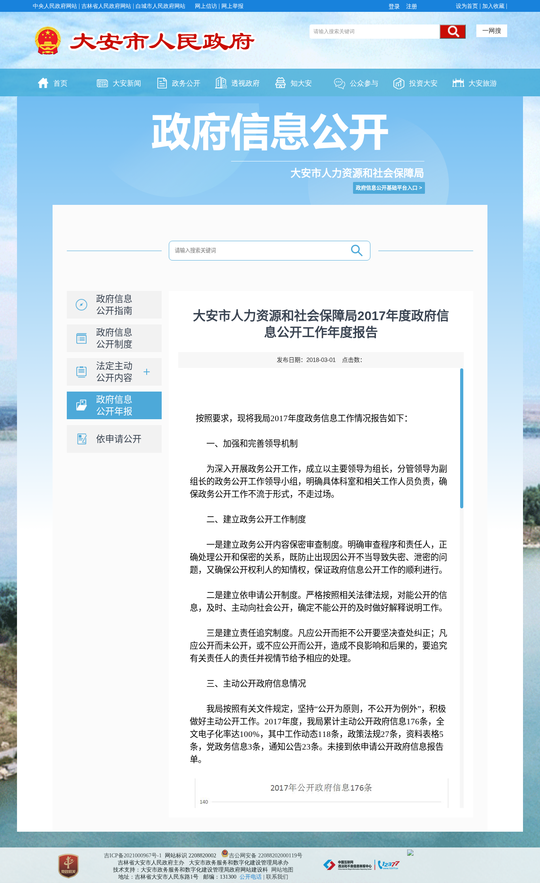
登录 (396, 6)
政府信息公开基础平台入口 (386, 188)
